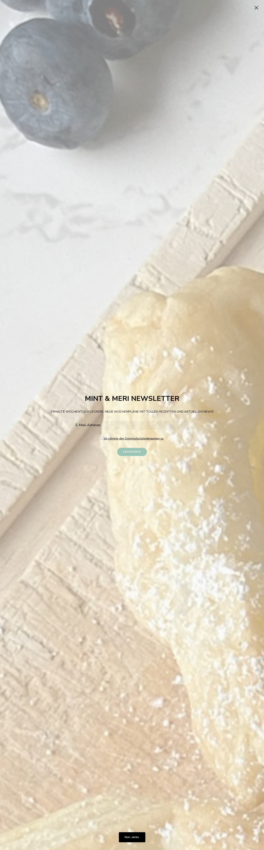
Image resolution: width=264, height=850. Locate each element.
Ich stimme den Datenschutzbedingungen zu (134, 438)
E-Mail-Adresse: (89, 425)
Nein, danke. (132, 837)
